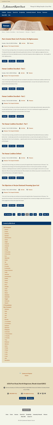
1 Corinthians (8, 321)
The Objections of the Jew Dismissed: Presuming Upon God (20, 185)
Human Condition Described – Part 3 (13, 69)
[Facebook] (38, 393)
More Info (22, 398)
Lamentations (8, 276)
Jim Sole (23, 43)
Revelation (7, 360)
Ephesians (7, 327)
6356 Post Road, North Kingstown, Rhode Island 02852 (26, 384)
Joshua (6, 239)
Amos (6, 284)
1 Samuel (7, 243)
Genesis (6, 229)
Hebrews (7, 344)
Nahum (6, 292)
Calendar (4, 12)
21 (23, 214)
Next (45, 214)
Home (3, 32)
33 (40, 214)
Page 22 (33, 32)
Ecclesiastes (7, 268)
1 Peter (6, 348)
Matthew (7, 309)
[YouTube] (45, 393)
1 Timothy (7, 335)
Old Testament (7, 227)
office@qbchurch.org (28, 393)
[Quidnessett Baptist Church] (26, 375)
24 (35, 214)
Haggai (6, 298)
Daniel (6, 280)
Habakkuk (7, 294)
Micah (6, 290)
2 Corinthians (8, 323)
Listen (12, 61)
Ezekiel (6, 278)
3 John (6, 356)
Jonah (6, 288)
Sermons (9, 12)
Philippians (7, 329)
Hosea (6, 282)
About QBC (4, 15)
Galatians (7, 325)
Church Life (15, 12)
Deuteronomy (8, 237)
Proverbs (7, 266)
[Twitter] (40, 393)
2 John (6, 354)
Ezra (6, 256)
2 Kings (6, 249)
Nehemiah (7, 258)
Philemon (7, 342)
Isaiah (6, 272)
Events (11, 414)
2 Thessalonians (8, 305)
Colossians (7, 331)
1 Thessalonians (8, 333)
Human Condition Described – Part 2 (13, 96)
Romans (28, 32)
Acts (6, 317)
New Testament (20, 32)
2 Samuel (7, 245)
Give (9, 15)
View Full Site (26, 409)
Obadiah (6, 286)
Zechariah (7, 301)
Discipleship (22, 12)
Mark (6, 311)
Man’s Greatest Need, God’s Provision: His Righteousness (20, 39)
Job (5, 262)
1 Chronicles (7, 252)
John (6, 315)
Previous (8, 214)
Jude (6, 358)
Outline (21, 61)
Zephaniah (7, 296)
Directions (30, 398)
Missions (39, 12)
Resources (45, 12)
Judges (6, 241)
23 (31, 214)
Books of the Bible (10, 32)
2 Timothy (7, 337)
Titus (6, 339)
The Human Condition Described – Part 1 (15, 124)
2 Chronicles (7, 254)
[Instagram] (43, 393)
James (6, 346)
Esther (6, 260)
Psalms (6, 264)
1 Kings (6, 247)
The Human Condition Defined (11, 154)
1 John (6, 352)
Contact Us (29, 416)
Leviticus (7, 233)
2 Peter (6, 350)
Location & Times (6, 1)
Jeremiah (7, 274)
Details (4, 61)
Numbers (7, 235)
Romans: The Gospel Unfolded (11, 46)
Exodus (6, 231)
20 (19, 214)
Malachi (6, 303)
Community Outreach (31, 12)
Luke (6, 313)
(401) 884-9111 (13, 393)
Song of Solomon (9, 270)
